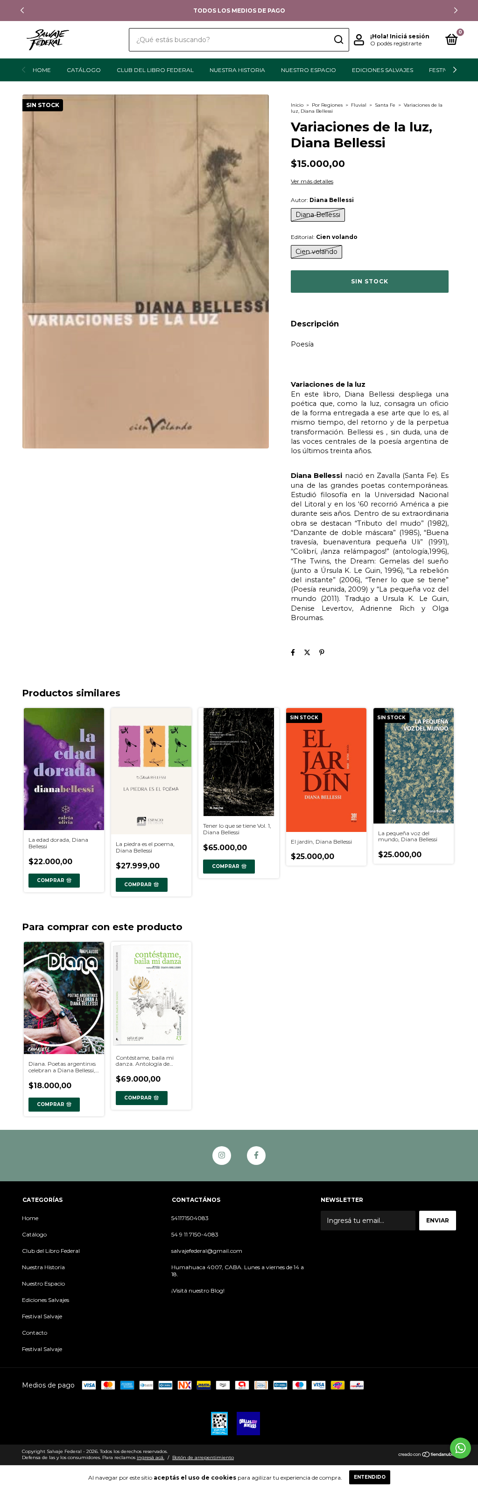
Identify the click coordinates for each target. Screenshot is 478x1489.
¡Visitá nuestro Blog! (198, 1290)
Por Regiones (327, 105)
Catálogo (84, 69)
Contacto (34, 1332)
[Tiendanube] (427, 1455)
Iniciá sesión (409, 36)
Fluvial (358, 105)
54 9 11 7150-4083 (194, 1234)
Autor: (322, 199)
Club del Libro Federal (155, 69)
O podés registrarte (396, 43)
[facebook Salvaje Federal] (256, 1155)
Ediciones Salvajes (382, 69)
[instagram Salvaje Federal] (221, 1155)
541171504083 (190, 1218)
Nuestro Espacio (308, 69)
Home (42, 69)
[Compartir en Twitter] (307, 653)
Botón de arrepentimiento (203, 1457)
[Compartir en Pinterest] (321, 653)
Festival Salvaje (42, 1316)
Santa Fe (385, 105)
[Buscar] (338, 39)
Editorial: (324, 236)
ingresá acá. (150, 1457)
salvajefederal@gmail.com (206, 1250)
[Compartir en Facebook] (293, 653)
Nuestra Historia (237, 69)
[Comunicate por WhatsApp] (460, 1448)
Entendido (370, 1477)
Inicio (297, 105)
